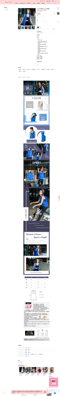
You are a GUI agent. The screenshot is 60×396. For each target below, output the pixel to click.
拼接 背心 (52, 69)
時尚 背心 (20, 69)
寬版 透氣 (48, 69)
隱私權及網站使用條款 (24, 395)
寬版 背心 (20, 71)
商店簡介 (22, 394)
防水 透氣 (24, 71)
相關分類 (19, 67)
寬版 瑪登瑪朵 (43, 69)
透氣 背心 (28, 69)
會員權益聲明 (35, 394)
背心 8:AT (38, 69)
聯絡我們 (35, 395)
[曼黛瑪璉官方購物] (9, 2)
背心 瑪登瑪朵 (33, 69)
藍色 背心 (24, 69)
